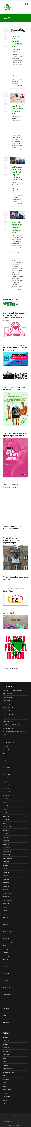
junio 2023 (5, 805)
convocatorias (6, 1051)
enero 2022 (6, 844)
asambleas (6, 1040)
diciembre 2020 (7, 889)
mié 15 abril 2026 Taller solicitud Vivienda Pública (11, 723)
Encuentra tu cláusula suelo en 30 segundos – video (17, 110)
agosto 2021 (6, 861)
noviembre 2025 (7, 763)
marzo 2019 (6, 963)
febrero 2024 (6, 784)
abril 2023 (5, 812)
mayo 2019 (6, 956)
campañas (5, 1044)
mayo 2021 (6, 872)
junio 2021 (5, 868)
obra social (6, 1079)
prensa (5, 1086)
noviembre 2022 (7, 826)
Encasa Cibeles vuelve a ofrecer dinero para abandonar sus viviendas (17, 227)
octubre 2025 (6, 767)
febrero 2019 (6, 966)
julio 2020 (5, 907)
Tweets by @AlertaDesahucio (11, 668)
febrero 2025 (6, 774)
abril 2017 (5, 1012)
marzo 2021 (6, 879)
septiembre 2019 (7, 942)
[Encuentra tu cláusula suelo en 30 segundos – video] (17, 98)
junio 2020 (6, 910)
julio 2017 (5, 1001)
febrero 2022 (6, 840)
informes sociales (7, 1068)
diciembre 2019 (7, 931)
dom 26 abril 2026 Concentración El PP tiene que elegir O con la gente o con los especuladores (13, 712)
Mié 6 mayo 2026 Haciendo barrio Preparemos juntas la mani (10, 701)
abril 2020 (5, 917)
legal (4, 1075)
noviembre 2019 (7, 935)
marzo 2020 (6, 921)
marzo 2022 (6, 837)
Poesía (4, 1082)
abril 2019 (5, 959)
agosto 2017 (6, 998)
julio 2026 (5, 746)
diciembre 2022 (7, 823)
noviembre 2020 (7, 893)
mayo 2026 (6, 750)
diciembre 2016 (7, 1026)
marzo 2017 (6, 1015)
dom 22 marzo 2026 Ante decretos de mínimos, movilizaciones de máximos (14, 732)
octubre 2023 (6, 795)
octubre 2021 (6, 854)
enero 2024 (6, 788)
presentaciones (7, 1089)
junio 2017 (5, 1005)
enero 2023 (6, 819)
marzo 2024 (6, 781)
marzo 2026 (6, 756)
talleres (5, 1100)
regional (5, 1093)
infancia (5, 1061)
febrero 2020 (6, 924)
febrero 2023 (6, 816)
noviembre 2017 (7, 994)
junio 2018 (5, 977)
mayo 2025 (6, 770)
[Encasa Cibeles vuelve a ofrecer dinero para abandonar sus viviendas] (17, 215)
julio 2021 (5, 865)
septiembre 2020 (7, 900)
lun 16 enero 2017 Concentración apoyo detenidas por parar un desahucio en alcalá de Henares (17, 173)
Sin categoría (6, 1096)
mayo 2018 (6, 980)
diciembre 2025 (7, 760)
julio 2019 (5, 949)
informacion (6, 1065)
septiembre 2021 (7, 858)
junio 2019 (5, 952)
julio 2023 (5, 802)
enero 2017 (6, 1022)
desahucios (6, 1054)
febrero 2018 (6, 987)
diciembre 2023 (7, 791)
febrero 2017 (6, 1019)
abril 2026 (5, 753)
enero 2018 (6, 991)
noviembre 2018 (7, 970)
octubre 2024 (6, 777)
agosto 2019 (6, 945)
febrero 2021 (6, 882)
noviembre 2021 (7, 851)
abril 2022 (5, 833)
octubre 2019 (6, 938)
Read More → (20, 85)
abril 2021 (5, 875)
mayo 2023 (6, 809)
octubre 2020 (6, 896)
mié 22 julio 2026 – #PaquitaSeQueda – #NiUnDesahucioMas (13, 692)
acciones (5, 1037)
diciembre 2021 (7, 847)
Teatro (4, 1103)
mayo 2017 (6, 1008)
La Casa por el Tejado (8, 1072)
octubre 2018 (6, 973)
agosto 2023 (6, 798)
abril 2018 (5, 984)
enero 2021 (6, 886)
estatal (4, 1058)
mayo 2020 (6, 914)
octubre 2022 (6, 830)
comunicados (6, 1047)
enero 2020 (6, 928)
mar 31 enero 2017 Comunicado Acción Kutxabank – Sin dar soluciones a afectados (17, 44)
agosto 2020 (6, 903)
